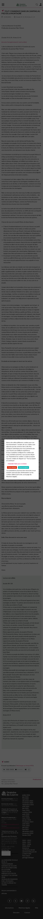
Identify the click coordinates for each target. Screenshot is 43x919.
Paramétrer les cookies (17, 464)
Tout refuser (12, 467)
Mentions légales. (11, 476)
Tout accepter (23, 467)
